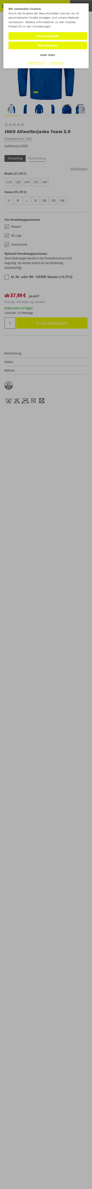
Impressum (56, 62)
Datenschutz (36, 62)
